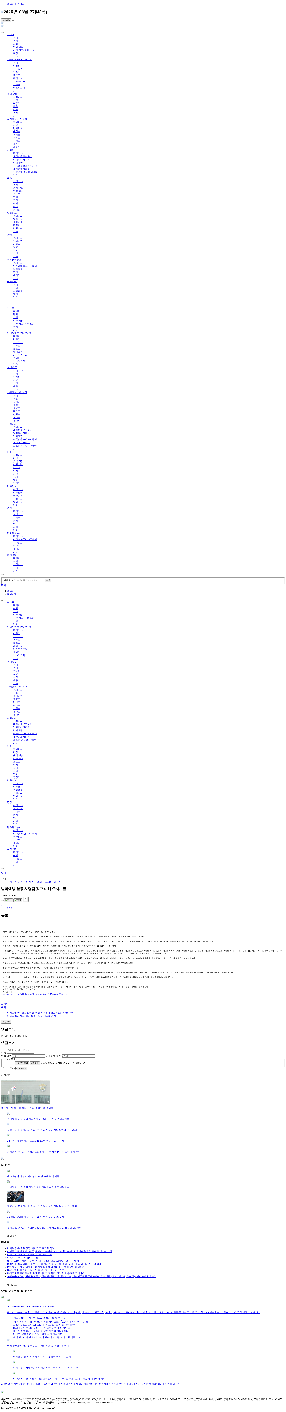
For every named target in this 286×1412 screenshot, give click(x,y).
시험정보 (18, 291)
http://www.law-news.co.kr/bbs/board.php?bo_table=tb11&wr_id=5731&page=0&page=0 (35, 994)
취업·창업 (12, 281)
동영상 (16, 209)
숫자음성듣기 (22, 1063)
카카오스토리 (20, 81)
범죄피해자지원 (21, 159)
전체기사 (18, 37)
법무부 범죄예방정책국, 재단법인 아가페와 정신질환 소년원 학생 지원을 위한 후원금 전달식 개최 (59, 1251)
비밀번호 (53, 1056)
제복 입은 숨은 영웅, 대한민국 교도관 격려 (30, 1248)
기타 (15, 56)
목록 (3, 1007)
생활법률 (18, 222)
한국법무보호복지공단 (25, 166)
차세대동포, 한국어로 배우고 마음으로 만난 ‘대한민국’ (42, 1328)
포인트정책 (60, 1384)
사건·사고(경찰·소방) (24, 50)
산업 (15, 109)
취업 (15, 288)
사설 (15, 253)
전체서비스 (174, 1384)
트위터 (16, 84)
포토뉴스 (18, 69)
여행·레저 (18, 191)
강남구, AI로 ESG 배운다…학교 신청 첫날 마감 (38, 1334)
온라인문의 (72, 1384)
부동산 (16, 103)
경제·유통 (12, 94)
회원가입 (19, 4)
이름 (6, 1056)
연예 (15, 197)
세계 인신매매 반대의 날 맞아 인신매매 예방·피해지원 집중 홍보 (47, 1337)
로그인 (10, 4)
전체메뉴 (6, 20)
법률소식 (18, 219)
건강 (15, 184)
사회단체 (12, 150)
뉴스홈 (10, 34)
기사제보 (83, 1384)
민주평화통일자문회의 (25, 266)
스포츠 (16, 194)
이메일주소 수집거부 (42, 1384)
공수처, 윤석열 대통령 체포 (22, 1257)
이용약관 (6, 1384)
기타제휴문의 (116, 1384)
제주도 (16, 144)
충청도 (16, 131)
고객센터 (93, 1384)
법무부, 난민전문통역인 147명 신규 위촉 (29, 1254)
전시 (15, 203)
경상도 (16, 134)
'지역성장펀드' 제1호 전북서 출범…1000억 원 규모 (39, 1318)
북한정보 (18, 269)
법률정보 (12, 212)
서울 (15, 125)
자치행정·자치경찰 (17, 119)
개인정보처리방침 (20, 1384)
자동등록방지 (11, 1059)
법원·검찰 (18, 47)
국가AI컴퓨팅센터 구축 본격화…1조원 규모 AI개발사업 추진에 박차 (44, 1261)
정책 (15, 100)
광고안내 (103, 1384)
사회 (15, 44)
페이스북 (18, 78)
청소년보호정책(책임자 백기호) (140, 1384)
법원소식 (18, 228)
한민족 (16, 272)
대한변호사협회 (21, 169)
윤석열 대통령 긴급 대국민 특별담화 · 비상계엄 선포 (35, 1270)
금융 (15, 106)
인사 (15, 250)
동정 (15, 247)
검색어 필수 (10, 580)
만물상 (16, 65)
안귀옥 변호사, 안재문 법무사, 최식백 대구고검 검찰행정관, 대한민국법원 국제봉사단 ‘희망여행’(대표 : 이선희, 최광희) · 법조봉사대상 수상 (81, 1276)
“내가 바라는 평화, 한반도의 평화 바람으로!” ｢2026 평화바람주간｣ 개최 (50, 1321)
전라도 (16, 137)
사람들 (16, 244)
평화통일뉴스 (14, 259)
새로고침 (35, 1063)
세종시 (16, 147)
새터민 (16, 275)
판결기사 (18, 225)
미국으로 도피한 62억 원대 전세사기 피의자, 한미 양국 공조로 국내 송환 (46, 1273)
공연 (15, 200)
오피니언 (18, 241)
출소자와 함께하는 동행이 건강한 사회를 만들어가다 (41, 1331)
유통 (15, 112)
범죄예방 (18, 162)
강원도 (16, 141)
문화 (9, 178)
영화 (15, 206)
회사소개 (162, 1384)
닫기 (3, 585)
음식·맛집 (18, 187)
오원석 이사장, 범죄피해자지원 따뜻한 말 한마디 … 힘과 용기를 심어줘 (46, 1267)
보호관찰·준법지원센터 (25, 172)
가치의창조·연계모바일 (19, 59)
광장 (9, 234)
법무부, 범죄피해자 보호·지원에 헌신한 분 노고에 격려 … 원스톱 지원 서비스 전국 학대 (54, 1264)
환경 (15, 53)
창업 (15, 294)
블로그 (16, 75)
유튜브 (16, 72)
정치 (15, 40)
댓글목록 (6, 1022)
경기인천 (18, 128)
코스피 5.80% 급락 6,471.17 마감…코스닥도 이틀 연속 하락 (44, 1325)
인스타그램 (19, 87)
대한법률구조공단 (22, 156)
